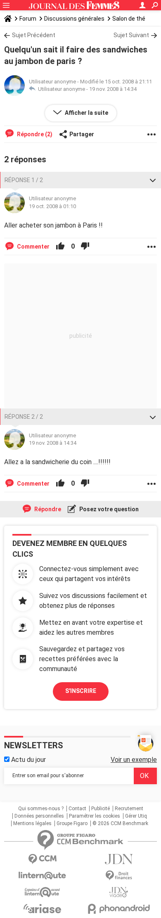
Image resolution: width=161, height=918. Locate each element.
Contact (77, 808)
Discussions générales (74, 18)
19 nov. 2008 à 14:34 (113, 89)
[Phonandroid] (118, 909)
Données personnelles (39, 816)
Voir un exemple (134, 760)
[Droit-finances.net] (118, 876)
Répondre (47, 509)
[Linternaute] (42, 876)
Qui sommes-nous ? (41, 808)
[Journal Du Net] (118, 859)
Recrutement (129, 808)
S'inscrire (80, 691)
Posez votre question (108, 509)
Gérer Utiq (136, 816)
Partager (81, 134)
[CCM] (42, 859)
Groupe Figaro (72, 823)
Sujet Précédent (33, 35)
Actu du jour (27, 760)
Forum (27, 18)
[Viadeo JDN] (118, 892)
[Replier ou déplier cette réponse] (152, 180)
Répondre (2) (34, 134)
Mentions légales (32, 823)
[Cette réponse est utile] (60, 246)
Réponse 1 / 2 (24, 180)
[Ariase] (42, 908)
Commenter (33, 246)
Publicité (100, 808)
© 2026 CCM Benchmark (120, 823)
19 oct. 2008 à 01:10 (52, 206)
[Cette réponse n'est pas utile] (85, 246)
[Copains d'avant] (42, 892)
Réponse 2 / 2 (24, 416)
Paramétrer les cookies (94, 816)
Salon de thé (128, 18)
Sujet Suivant (131, 35)
